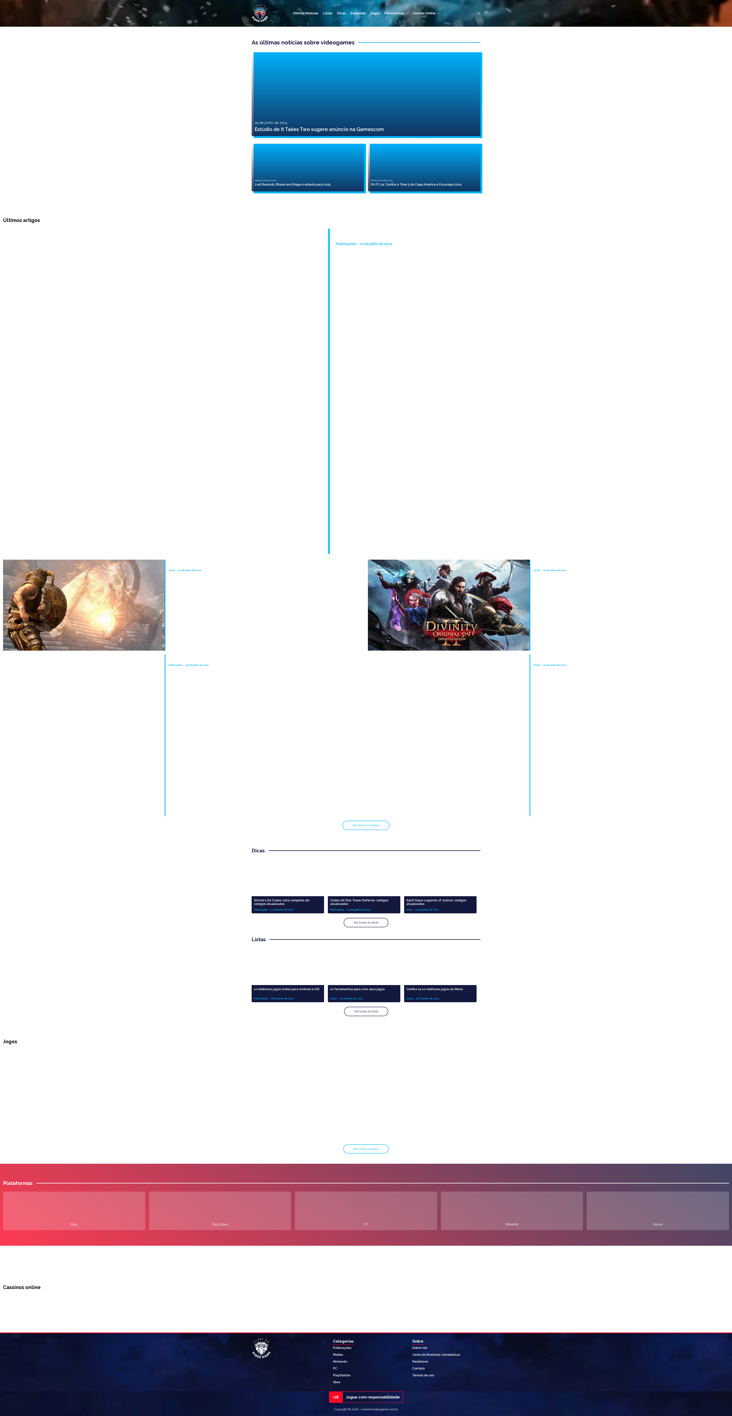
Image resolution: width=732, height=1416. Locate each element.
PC (366, 1224)
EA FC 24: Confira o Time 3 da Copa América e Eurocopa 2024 (416, 184)
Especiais (358, 13)
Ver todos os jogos (366, 1149)
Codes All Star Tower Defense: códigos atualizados (359, 902)
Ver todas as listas (366, 1011)
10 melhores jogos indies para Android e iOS (286, 989)
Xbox (74, 1224)
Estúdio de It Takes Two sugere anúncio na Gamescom (319, 129)
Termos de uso (423, 1375)
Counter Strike (609, 1135)
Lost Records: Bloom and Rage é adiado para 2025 (292, 184)
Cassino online (424, 13)
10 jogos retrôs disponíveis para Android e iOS (567, 659)
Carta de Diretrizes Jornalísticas (436, 1355)
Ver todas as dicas (366, 922)
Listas (327, 13)
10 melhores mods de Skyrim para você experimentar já (210, 565)
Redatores (420, 1361)
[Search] (479, 13)
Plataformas (394, 13)
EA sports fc (366, 1135)
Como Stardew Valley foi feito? (372, 238)
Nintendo (512, 1224)
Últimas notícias (305, 13)
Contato (418, 1368)
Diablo (609, 1089)
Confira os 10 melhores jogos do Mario (434, 989)
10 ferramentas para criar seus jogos (357, 989)
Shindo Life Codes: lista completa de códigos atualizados (281, 902)
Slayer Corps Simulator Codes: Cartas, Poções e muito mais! (213, 659)
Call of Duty (366, 1089)
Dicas (341, 13)
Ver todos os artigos (366, 825)
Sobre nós (419, 1348)
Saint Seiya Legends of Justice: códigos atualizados (436, 902)
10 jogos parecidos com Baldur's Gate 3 (562, 565)
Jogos (375, 13)
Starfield (123, 1089)
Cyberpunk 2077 (122, 1135)
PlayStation (220, 1224)
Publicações (342, 1348)
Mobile (658, 1224)
